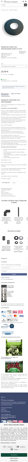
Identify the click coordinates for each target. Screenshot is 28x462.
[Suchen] (25, 4)
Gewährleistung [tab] (5, 96)
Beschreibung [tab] (5, 93)
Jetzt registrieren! (9, 279)
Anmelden (14, 274)
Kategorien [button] (4, 258)
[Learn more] (10, 1)
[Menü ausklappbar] (1, 1)
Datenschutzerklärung (5, 442)
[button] (23, 1)
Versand (11, 74)
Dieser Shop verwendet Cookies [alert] (14, 425)
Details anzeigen (14, 460)
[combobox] (14, 66)
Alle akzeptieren (14, 454)
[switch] (4, 447)
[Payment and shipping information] (4, 311)
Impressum (13, 442)
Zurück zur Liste (5, 10)
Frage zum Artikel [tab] (15, 93)
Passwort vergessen (5, 277)
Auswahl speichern (14, 458)
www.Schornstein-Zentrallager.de (8, 417)
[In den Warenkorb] (2, 14)
